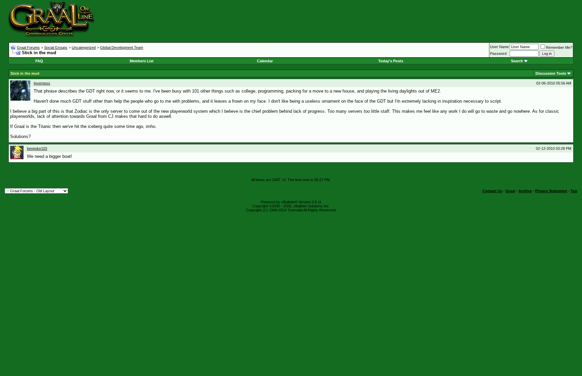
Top (574, 191)
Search (517, 61)
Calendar (265, 61)
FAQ (39, 61)
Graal (510, 191)
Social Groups (55, 47)
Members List (142, 61)
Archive (525, 191)
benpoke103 (37, 148)
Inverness (42, 83)
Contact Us (492, 191)
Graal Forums (28, 47)
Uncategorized (84, 47)
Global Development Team (121, 47)
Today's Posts (390, 61)
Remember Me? (559, 47)
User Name (499, 47)
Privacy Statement (551, 191)
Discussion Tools (551, 73)
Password (498, 54)
